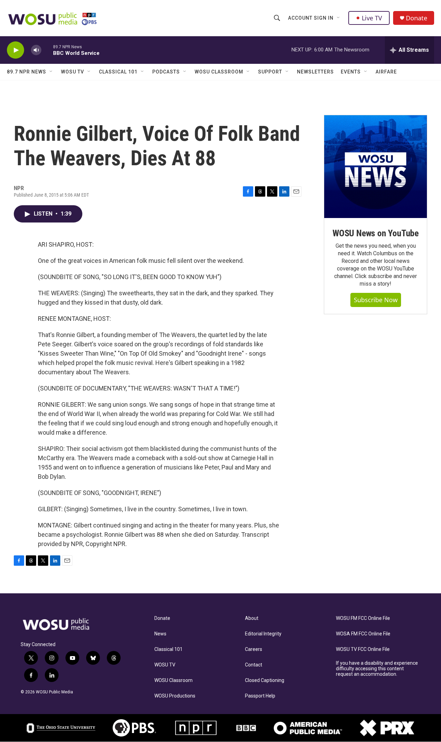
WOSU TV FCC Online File (363, 649)
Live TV (372, 18)
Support (270, 72)
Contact (253, 664)
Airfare (386, 72)
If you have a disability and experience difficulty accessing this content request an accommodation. (377, 669)
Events (351, 72)
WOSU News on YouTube (375, 233)
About (251, 618)
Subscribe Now (376, 300)
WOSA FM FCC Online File (363, 633)
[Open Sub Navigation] (338, 18)
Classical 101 (118, 72)
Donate (416, 18)
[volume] (36, 50)
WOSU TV (72, 72)
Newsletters (315, 72)
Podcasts (166, 72)
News (160, 633)
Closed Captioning (264, 680)
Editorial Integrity (263, 633)
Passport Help (260, 696)
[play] (15, 50)
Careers (253, 649)
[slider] (47, 49)
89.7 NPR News (26, 72)
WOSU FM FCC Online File (363, 618)
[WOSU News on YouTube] (375, 166)
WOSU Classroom (219, 72)
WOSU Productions (174, 696)
